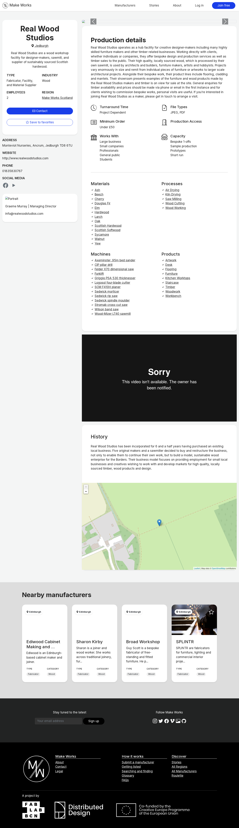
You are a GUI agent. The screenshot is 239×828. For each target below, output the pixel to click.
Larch (99, 217)
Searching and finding (137, 771)
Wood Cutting (175, 203)
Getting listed (131, 766)
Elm (97, 208)
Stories (154, 5)
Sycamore (102, 234)
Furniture (171, 273)
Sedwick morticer (107, 291)
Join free (223, 5)
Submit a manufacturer (138, 762)
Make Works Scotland (57, 98)
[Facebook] (6, 185)
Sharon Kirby (89, 641)
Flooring (171, 269)
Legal (59, 771)
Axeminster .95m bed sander (115, 260)
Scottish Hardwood (108, 225)
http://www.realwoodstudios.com (25, 158)
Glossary (128, 775)
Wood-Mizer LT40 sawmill (113, 313)
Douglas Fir (102, 203)
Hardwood (102, 212)
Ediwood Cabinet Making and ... (43, 644)
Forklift (99, 273)
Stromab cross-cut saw (111, 305)
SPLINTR (185, 641)
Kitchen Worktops (177, 278)
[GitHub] (184, 721)
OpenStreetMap (218, 568)
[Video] (13, 185)
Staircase (172, 282)
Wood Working (175, 208)
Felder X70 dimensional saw (114, 269)
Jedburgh (41, 46)
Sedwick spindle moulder (112, 300)
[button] (93, 21)
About (177, 5)
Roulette (177, 775)
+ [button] (86, 487)
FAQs (125, 780)
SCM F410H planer (108, 287)
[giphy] (178, 721)
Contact (41, 111)
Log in (199, 5)
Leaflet (197, 568)
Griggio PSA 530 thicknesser (115, 278)
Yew (98, 243)
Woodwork (172, 291)
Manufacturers (125, 5)
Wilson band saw (107, 309)
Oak (97, 221)
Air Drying (172, 190)
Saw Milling (173, 199)
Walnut (99, 239)
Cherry (99, 199)
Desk (168, 265)
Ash (97, 190)
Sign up (93, 721)
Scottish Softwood (107, 230)
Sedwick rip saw (106, 296)
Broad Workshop (143, 641)
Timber (170, 287)
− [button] (86, 491)
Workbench (173, 296)
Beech (99, 194)
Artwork (170, 260)
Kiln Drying (173, 194)
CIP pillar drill (104, 265)
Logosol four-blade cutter (112, 282)
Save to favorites (41, 122)
